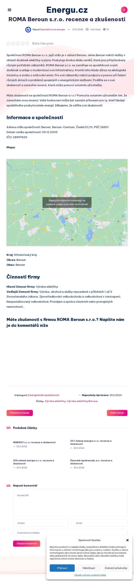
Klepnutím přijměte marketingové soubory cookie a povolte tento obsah (67, 202)
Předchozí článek (19, 412)
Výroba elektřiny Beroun (82, 401)
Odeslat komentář (27, 543)
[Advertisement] (67, 354)
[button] (127, 540)
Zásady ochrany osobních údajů (90, 575)
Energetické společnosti (43, 395)
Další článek (117, 412)
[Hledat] (124, 10)
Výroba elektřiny (55, 401)
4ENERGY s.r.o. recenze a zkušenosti (34, 442)
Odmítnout (89, 568)
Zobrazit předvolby (116, 568)
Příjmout (62, 568)
